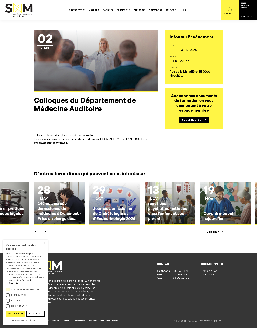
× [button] (44, 243)
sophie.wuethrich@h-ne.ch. (51, 142)
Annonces (140, 10)
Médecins (94, 10)
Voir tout (213, 232)
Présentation (77, 10)
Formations (124, 10)
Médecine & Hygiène (210, 321)
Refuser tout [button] (36, 313)
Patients (108, 10)
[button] (36, 232)
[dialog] (25, 282)
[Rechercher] (184, 10)
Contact (171, 10)
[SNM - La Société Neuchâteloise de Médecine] (19, 10)
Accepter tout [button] (15, 313)
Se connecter (191, 119)
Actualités (155, 10)
